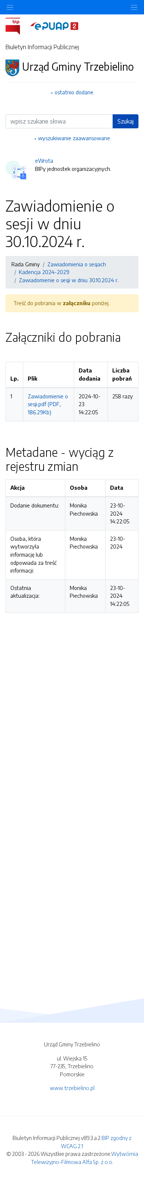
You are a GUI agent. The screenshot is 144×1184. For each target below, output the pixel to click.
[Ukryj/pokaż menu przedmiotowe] (10, 7)
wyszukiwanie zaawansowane (74, 138)
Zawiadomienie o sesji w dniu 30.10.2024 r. (69, 280)
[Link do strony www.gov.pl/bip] (17, 25)
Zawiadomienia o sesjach (76, 264)
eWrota (44, 160)
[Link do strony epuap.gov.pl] (54, 25)
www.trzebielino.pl (72, 1088)
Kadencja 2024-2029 (44, 272)
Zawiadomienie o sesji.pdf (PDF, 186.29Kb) (48, 404)
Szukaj (125, 121)
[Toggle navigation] (134, 7)
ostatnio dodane (74, 92)
